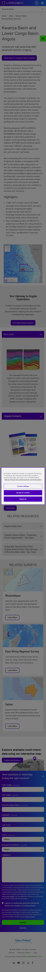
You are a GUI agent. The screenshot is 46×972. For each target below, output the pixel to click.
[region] (23, 486)
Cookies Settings (23, 486)
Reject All (23, 499)
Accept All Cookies (23, 492)
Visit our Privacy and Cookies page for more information (23, 479)
